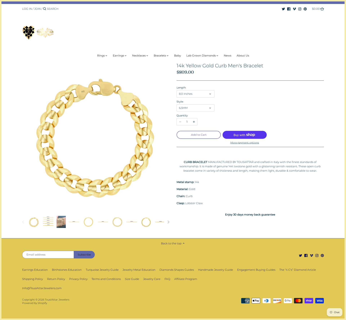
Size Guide (132, 279)
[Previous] (23, 222)
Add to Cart (199, 134)
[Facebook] (288, 8)
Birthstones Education (67, 269)
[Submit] (44, 9)
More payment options (244, 142)
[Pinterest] (305, 8)
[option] (34, 222)
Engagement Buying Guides (256, 269)
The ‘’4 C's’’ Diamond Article (297, 269)
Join (37, 8)
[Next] (168, 222)
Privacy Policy (78, 279)
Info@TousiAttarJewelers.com (42, 288)
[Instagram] (299, 8)
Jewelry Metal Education (139, 269)
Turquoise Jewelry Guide (102, 269)
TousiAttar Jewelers (57, 299)
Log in (27, 8)
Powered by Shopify (34, 303)
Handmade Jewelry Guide (215, 269)
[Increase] (193, 121)
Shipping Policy (32, 279)
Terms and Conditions (106, 279)
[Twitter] (283, 8)
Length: (181, 87)
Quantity (182, 115)
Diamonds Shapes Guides (176, 269)
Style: (180, 101)
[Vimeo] (294, 8)
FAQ (167, 279)
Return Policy (56, 279)
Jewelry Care (151, 279)
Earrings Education (35, 269)
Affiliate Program (185, 279)
